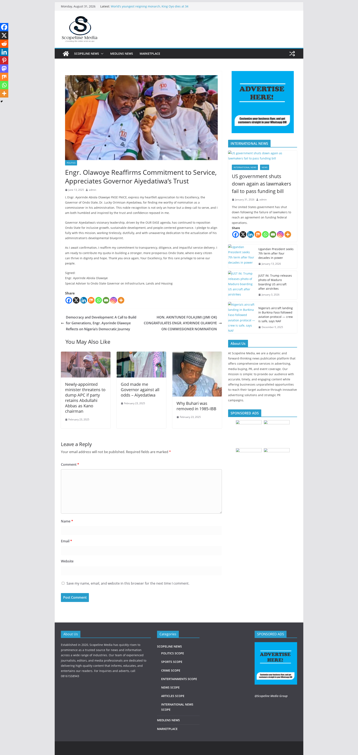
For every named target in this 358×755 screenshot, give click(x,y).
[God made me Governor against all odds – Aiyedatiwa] (141, 354)
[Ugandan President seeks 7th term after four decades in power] (241, 256)
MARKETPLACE (150, 53)
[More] (121, 300)
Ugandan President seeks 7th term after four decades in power (276, 253)
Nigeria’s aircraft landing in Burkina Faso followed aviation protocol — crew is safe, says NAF (275, 314)
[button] (101, 54)
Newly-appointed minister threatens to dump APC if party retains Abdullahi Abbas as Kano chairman (85, 397)
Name (67, 521)
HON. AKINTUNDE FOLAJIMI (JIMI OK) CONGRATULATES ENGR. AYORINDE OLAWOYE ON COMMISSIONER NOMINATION (180, 323)
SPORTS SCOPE (171, 662)
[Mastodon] (4, 68)
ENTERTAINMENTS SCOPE (179, 679)
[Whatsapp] (98, 300)
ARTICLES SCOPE (172, 696)
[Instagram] (113, 300)
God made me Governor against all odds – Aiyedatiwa (140, 389)
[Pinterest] (4, 60)
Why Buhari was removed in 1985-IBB (196, 405)
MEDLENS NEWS (121, 53)
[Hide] (1, 101)
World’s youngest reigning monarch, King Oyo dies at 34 (149, 6)
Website (67, 561)
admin (92, 190)
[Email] (106, 300)
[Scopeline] (66, 54)
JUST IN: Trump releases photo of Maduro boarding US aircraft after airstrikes (275, 282)
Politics (71, 162)
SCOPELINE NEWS (86, 53)
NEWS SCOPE (170, 687)
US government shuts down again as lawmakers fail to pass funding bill (261, 183)
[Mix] (91, 300)
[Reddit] (4, 44)
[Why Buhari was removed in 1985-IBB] (197, 354)
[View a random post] (292, 54)
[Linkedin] (83, 300)
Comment (70, 464)
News (264, 167)
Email (66, 541)
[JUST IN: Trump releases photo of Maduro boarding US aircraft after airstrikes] (241, 285)
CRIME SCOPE (170, 670)
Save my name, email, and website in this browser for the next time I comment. (128, 583)
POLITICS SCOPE (172, 653)
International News (244, 167)
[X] (76, 300)
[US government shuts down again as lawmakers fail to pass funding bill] (262, 156)
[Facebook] (68, 300)
